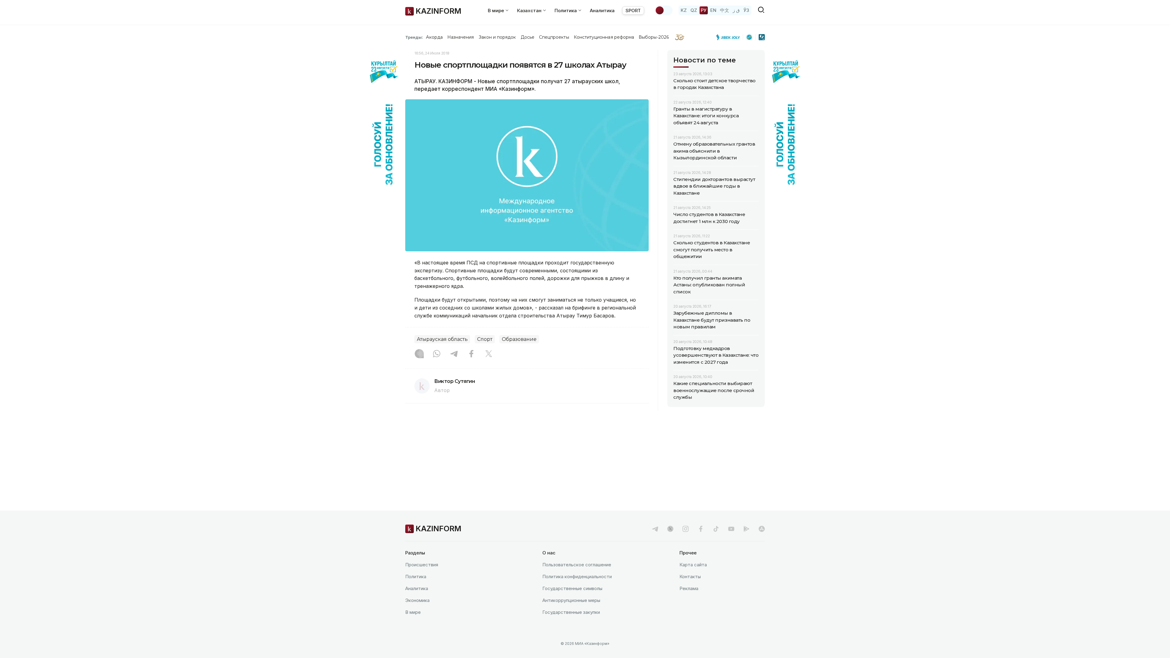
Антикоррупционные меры (571, 600)
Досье (527, 37)
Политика (415, 576)
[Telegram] (454, 354)
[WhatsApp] (436, 354)
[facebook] (701, 529)
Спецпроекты (554, 37)
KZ (684, 10)
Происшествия (421, 565)
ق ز (736, 10)
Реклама (688, 588)
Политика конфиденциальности (577, 576)
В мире (413, 612)
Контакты (690, 576)
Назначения (460, 37)
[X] (489, 354)
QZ (693, 10)
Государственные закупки (571, 612)
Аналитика (602, 10)
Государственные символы (572, 588)
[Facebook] (471, 354)
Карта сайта (693, 565)
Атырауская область (442, 339)
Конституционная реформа (604, 37)
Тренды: (414, 37)
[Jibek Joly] (729, 37)
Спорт (484, 339)
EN (713, 10)
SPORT (633, 10)
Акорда (434, 37)
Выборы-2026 (654, 37)
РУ (704, 10)
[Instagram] (419, 354)
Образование (519, 339)
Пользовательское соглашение (576, 565)
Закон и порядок (497, 37)
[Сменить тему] (663, 10)
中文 (724, 10)
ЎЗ (746, 10)
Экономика (417, 600)
